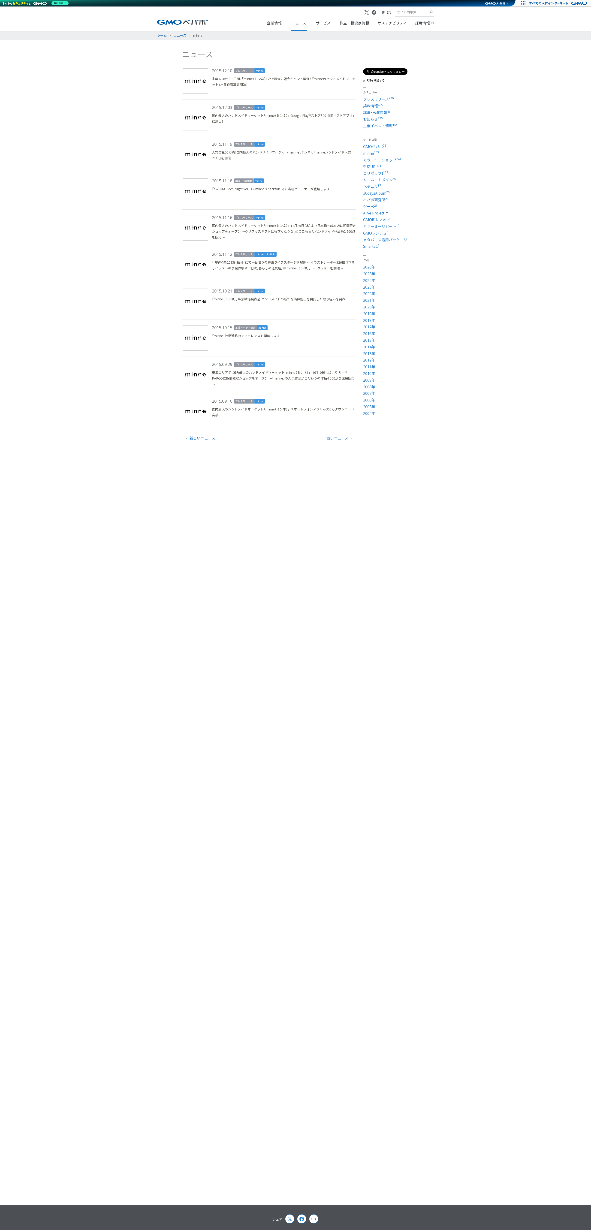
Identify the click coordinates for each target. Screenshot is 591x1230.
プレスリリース (244, 70)
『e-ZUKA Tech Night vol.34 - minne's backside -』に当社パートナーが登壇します (271, 189)
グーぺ (370, 206)
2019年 (369, 313)
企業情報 (274, 23)
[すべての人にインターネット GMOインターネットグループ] (559, 3)
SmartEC (371, 246)
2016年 (369, 333)
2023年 (369, 287)
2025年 (369, 273)
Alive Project (375, 213)
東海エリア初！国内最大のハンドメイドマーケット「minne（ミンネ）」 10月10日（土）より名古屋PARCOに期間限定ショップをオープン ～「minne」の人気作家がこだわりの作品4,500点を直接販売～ (283, 378)
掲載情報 (373, 106)
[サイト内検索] (431, 12)
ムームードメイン (379, 179)
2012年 (369, 360)
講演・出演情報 (243, 181)
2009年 (369, 380)
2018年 (369, 320)
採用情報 (423, 23)
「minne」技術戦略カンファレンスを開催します (246, 336)
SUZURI (270, 254)
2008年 (369, 386)
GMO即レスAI (376, 219)
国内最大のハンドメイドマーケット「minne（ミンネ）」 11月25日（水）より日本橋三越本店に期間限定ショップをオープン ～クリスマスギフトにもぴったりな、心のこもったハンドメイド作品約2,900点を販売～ (284, 231)
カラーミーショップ (382, 160)
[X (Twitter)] (366, 12)
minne (260, 70)
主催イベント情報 (245, 327)
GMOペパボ (375, 146)
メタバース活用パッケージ (386, 239)
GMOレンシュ (375, 233)
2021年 (369, 300)
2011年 (369, 366)
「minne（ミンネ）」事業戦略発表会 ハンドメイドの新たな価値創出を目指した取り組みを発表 (278, 299)
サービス (323, 23)
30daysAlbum (376, 193)
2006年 (369, 400)
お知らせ (373, 119)
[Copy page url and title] (313, 1219)
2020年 (369, 307)
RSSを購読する (376, 80)
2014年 (369, 347)
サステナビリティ (392, 23)
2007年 (369, 393)
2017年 (369, 326)
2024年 (369, 280)
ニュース (299, 23)
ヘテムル (372, 186)
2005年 (369, 406)
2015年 (369, 340)
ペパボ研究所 (376, 199)
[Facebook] (374, 12)
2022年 (369, 293)
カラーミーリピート (381, 226)
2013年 (369, 353)
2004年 (369, 413)
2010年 (369, 373)
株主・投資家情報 (354, 23)
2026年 (369, 267)
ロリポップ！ (375, 173)
